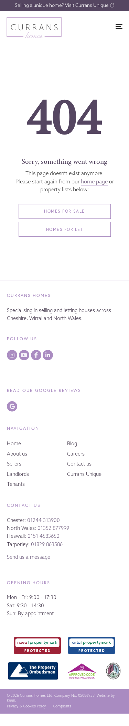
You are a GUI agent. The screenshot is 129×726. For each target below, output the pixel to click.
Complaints (62, 706)
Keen (11, 700)
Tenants (16, 484)
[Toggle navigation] (103, 26)
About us (17, 454)
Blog (72, 443)
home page (94, 181)
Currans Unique (84, 474)
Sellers (14, 464)
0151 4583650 (44, 536)
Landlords (18, 474)
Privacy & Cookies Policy (26, 706)
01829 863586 (47, 544)
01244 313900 (43, 520)
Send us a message (28, 557)
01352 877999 (53, 528)
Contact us (79, 464)
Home (14, 443)
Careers (76, 454)
